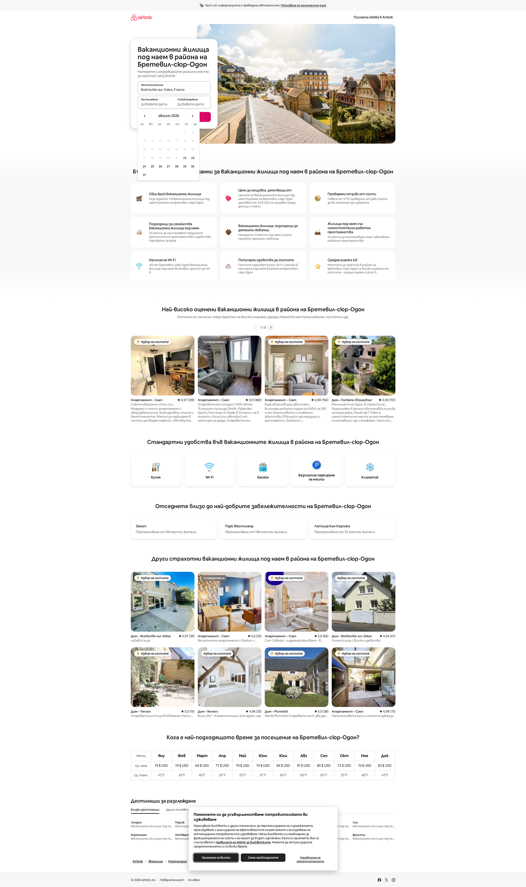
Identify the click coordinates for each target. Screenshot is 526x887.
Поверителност (172, 880)
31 (144, 175)
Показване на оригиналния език (303, 5)
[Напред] (270, 327)
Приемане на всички (216, 857)
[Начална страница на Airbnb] (141, 17)
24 (144, 166)
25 (152, 166)
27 (168, 166)
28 (176, 166)
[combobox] (174, 89)
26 (160, 166)
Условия (194, 880)
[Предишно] (255, 327)
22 (184, 158)
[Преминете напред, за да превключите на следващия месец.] (192, 116)
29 (184, 166)
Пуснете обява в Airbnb (373, 17)
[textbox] (156, 104)
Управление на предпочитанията (310, 859)
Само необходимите (263, 857)
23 (192, 158)
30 (192, 166)
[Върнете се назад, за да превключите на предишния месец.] (145, 116)
